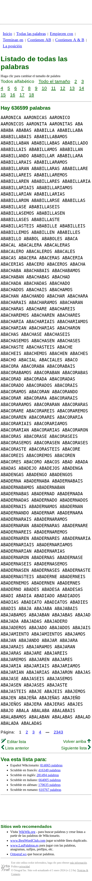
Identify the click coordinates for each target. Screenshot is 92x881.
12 (62, 88)
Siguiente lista (74, 748)
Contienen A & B (69, 40)
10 (44, 88)
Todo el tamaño (54, 81)
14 (81, 88)
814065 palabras (51, 765)
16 (12, 94)
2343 (58, 732)
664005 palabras (50, 780)
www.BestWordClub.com (27, 840)
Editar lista (16, 741)
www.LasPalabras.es (24, 845)
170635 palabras (49, 785)
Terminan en (13, 40)
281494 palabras (48, 775)
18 (31, 94)
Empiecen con (61, 33)
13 (72, 88)
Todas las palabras (31, 33)
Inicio (7, 33)
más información (78, 862)
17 (22, 94)
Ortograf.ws (18, 854)
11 (53, 88)
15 (3, 94)
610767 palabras (50, 790)
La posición (12, 46)
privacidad (24, 866)
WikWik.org (27, 832)
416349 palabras (49, 770)
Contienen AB (39, 40)
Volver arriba (75, 741)
